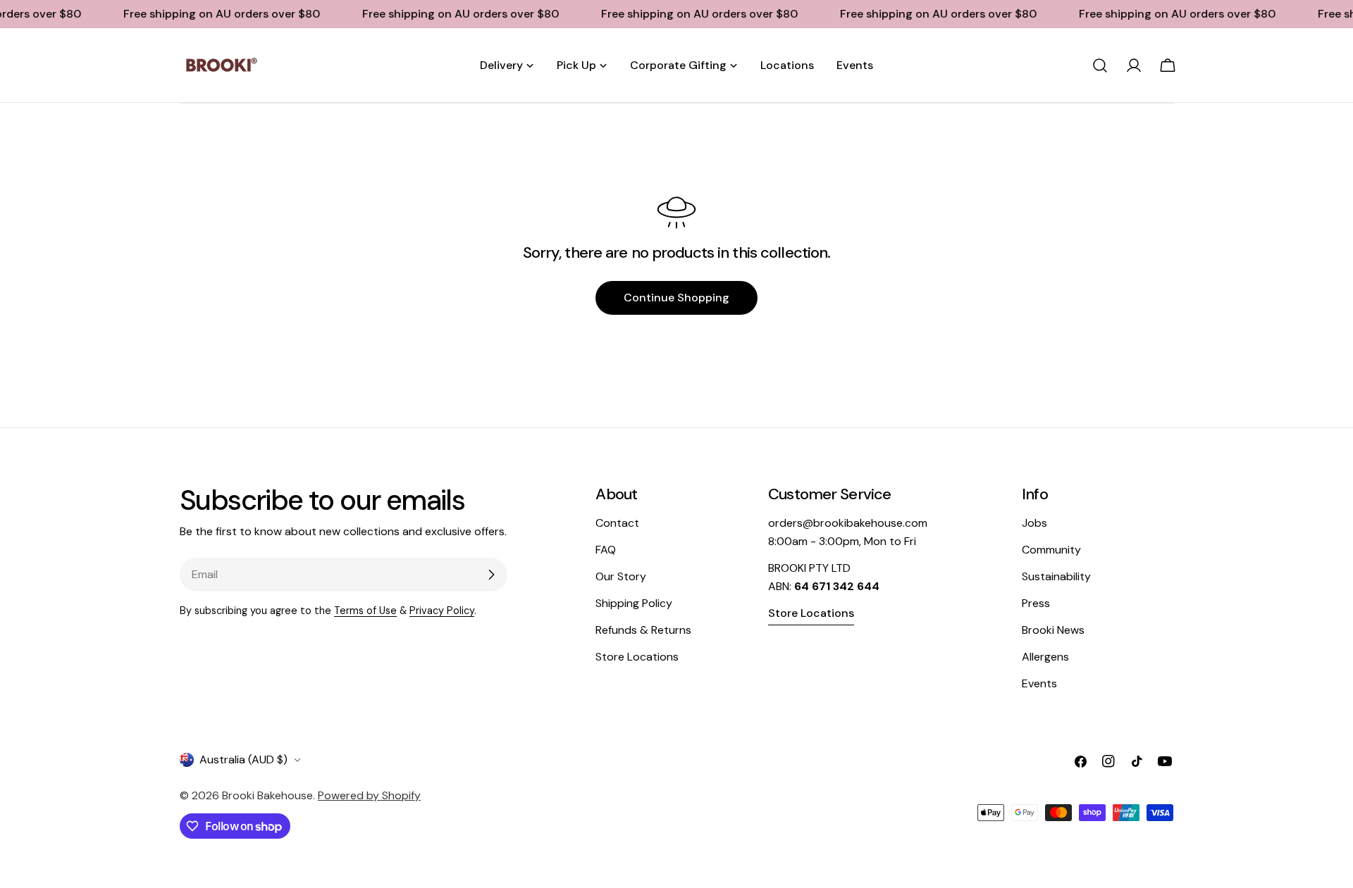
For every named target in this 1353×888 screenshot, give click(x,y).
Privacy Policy (441, 610)
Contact (617, 522)
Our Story (620, 576)
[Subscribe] (491, 574)
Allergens (1045, 656)
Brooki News (1053, 630)
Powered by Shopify (369, 795)
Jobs (1034, 522)
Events (1039, 683)
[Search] (1100, 65)
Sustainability (1056, 576)
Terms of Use (365, 610)
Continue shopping (676, 297)
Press (1036, 603)
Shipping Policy (633, 603)
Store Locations (637, 656)
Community (1051, 549)
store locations (811, 613)
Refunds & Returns (643, 630)
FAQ (605, 549)
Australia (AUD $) (243, 759)
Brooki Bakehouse (267, 795)
